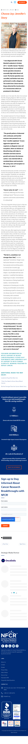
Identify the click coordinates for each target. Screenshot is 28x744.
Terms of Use (4, 676)
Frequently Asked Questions (8, 681)
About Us (3, 663)
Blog (17, 11)
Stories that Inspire (7, 539)
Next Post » (23, 545)
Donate (3, 668)
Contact (3, 666)
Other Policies (4, 673)
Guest (12, 11)
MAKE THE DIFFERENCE (14, 468)
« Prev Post (5, 545)
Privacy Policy (4, 671)
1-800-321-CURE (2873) (9, 694)
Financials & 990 (5, 679)
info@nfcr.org (7, 697)
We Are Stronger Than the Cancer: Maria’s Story (13, 388)
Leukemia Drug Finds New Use (9, 379)
